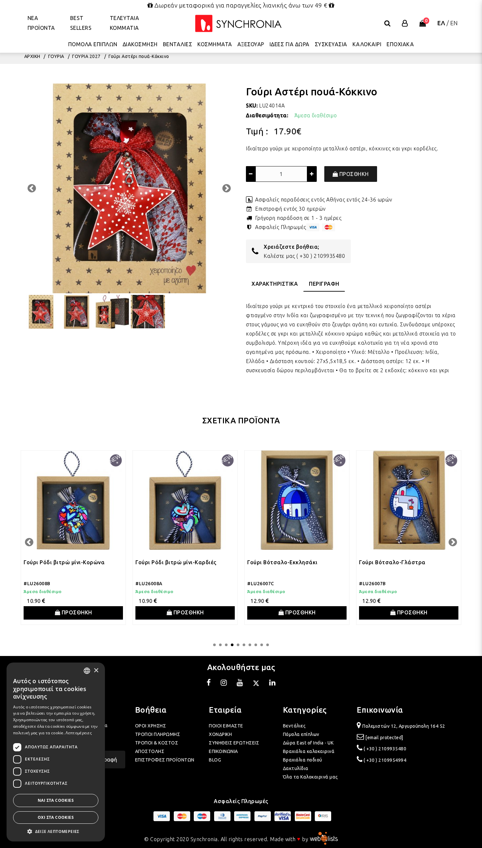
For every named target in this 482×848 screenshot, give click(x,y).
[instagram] (224, 683)
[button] (55, 831)
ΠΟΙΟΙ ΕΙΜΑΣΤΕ (226, 725)
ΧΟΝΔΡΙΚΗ (220, 734)
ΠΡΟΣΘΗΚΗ (353, 174)
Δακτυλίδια (296, 768)
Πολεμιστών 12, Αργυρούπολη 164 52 (403, 726)
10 (267, 645)
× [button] (95, 670)
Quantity (256, 158)
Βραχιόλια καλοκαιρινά (309, 751)
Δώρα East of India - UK (308, 742)
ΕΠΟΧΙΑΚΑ (400, 44)
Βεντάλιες (294, 725)
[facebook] (209, 683)
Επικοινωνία (380, 709)
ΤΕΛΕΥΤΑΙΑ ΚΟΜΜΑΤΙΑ (124, 23)
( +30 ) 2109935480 (320, 256)
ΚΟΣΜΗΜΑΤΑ (214, 44)
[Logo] (238, 23)
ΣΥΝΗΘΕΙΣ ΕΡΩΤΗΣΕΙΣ (234, 742)
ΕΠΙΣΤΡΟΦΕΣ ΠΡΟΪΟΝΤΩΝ (164, 759)
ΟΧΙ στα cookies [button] (56, 817)
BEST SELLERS (81, 23)
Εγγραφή (106, 759)
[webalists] (324, 839)
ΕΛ (441, 23)
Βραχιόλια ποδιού (302, 759)
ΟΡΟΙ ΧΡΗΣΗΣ (150, 725)
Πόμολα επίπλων (301, 734)
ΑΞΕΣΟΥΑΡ (250, 44)
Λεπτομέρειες (79, 733)
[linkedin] (272, 683)
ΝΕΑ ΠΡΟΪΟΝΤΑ (41, 23)
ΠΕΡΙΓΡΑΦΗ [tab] (324, 284)
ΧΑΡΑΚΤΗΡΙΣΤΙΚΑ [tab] (274, 284)
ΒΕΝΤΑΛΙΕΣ (177, 44)
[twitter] (256, 683)
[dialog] (56, 752)
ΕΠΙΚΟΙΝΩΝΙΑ (223, 751)
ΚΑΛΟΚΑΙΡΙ (367, 44)
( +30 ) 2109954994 (385, 760)
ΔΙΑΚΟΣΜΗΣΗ (140, 44)
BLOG (215, 759)
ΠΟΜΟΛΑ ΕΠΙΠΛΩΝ (92, 44)
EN (454, 23)
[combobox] (87, 670)
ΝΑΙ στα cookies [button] (56, 800)
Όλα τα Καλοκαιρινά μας (310, 777)
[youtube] (240, 683)
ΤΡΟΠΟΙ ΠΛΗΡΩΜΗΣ (157, 734)
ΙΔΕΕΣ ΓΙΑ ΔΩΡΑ (290, 44)
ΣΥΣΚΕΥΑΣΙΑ (331, 44)
